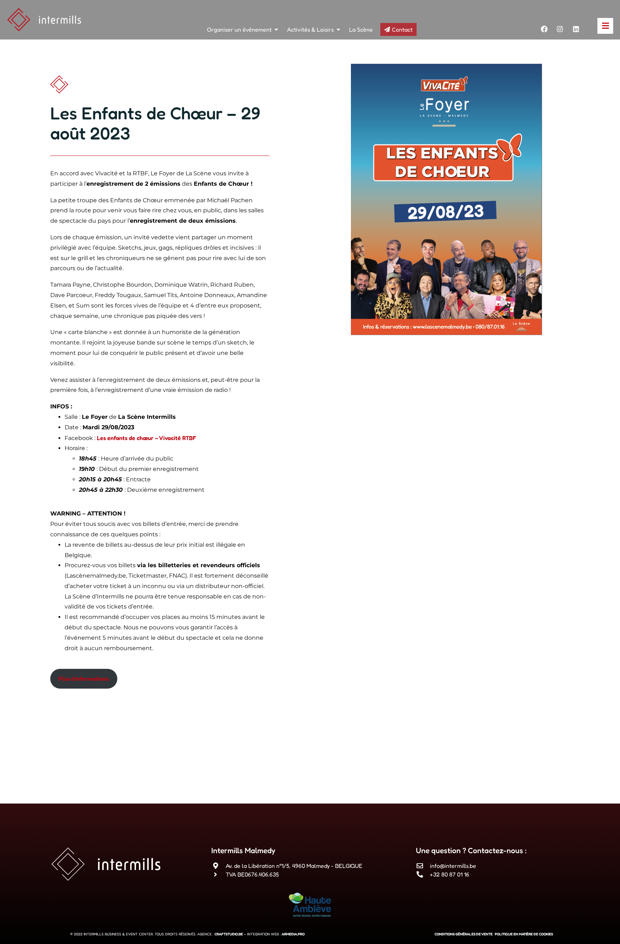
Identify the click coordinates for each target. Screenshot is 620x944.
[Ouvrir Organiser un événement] (276, 29)
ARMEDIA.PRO (293, 934)
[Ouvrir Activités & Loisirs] (338, 29)
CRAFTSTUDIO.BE (229, 934)
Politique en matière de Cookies (524, 934)
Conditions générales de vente (464, 934)
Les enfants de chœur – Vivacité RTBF (146, 437)
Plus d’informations (83, 678)
